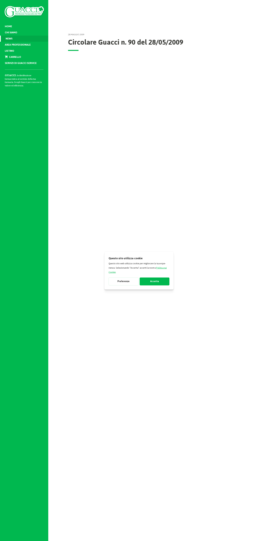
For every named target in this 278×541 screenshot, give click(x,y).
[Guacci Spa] (24, 9)
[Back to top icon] (262, 534)
